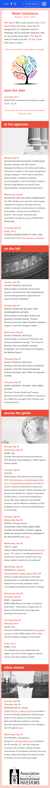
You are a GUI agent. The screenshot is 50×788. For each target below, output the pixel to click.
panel (27, 537)
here (21, 728)
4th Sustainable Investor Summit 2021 (21, 573)
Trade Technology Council (24, 741)
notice (28, 218)
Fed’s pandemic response (32, 238)
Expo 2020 (20, 650)
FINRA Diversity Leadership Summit (20, 711)
